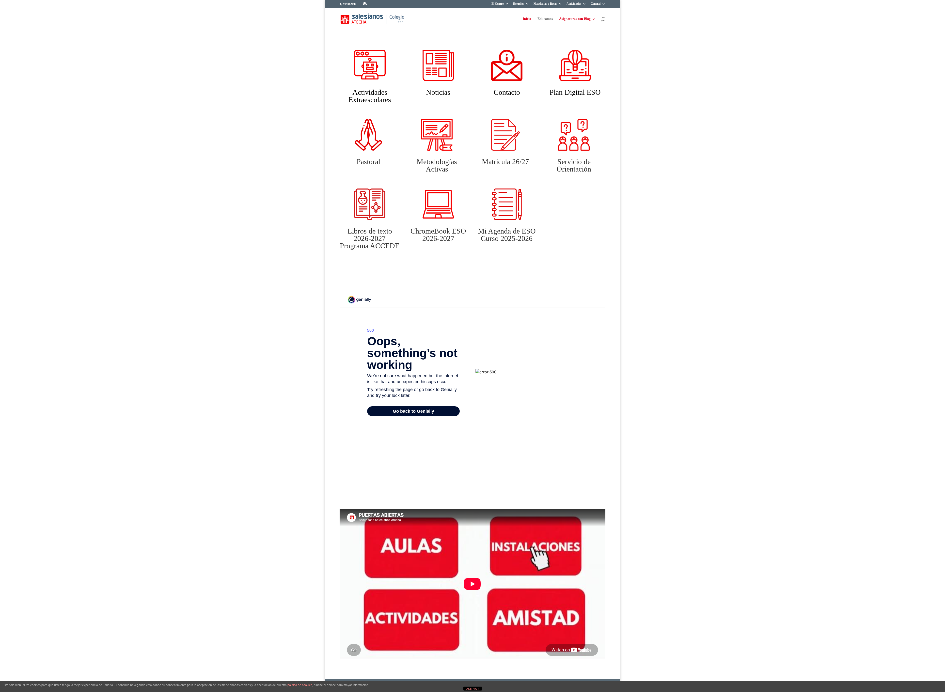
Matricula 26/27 (505, 161)
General (595, 3)
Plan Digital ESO (575, 92)
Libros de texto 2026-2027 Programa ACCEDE (369, 238)
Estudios (518, 3)
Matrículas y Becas (545, 3)
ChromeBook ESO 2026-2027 (438, 234)
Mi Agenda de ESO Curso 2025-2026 (507, 234)
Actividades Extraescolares (369, 96)
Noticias (438, 92)
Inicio (527, 19)
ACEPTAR (472, 688)
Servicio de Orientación (574, 165)
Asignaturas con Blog (575, 19)
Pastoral (368, 161)
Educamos (545, 19)
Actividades (574, 3)
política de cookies (299, 685)
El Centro (497, 3)
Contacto (507, 92)
